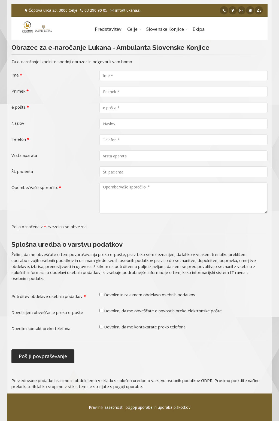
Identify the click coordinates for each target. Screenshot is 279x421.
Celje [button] (132, 29)
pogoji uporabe (127, 386)
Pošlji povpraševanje (43, 356)
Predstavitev (108, 29)
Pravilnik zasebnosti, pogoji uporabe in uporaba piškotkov (139, 407)
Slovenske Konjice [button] (165, 29)
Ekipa (199, 29)
